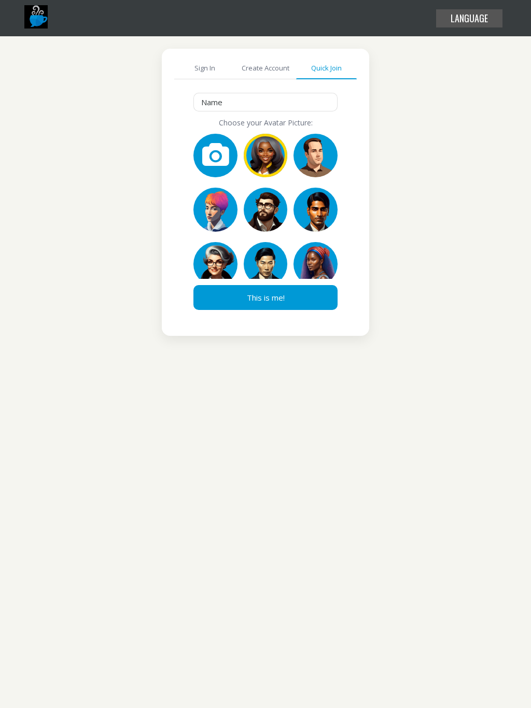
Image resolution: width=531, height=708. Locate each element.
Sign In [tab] (204, 68)
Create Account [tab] (265, 68)
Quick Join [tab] (326, 68)
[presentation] (265, 102)
